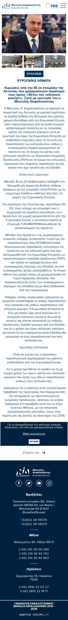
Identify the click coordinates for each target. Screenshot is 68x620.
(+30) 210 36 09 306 (34, 550)
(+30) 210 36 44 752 (34, 554)
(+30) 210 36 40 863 (34, 558)
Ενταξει (34, 441)
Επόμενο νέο (31, 453)
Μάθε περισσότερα (34, 434)
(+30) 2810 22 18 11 (34, 591)
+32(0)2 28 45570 (34, 520)
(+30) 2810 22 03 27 (34, 587)
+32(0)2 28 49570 (34, 524)
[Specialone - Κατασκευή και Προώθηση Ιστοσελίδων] (34, 615)
